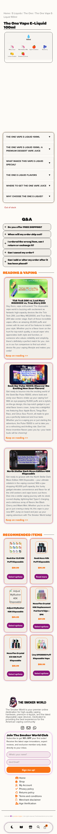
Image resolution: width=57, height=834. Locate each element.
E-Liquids (17, 13)
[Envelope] (28, 727)
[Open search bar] (38, 827)
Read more (41, 576)
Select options (15, 576)
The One (28, 13)
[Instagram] (22, 727)
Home (7, 13)
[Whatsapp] (34, 727)
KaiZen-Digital (18, 816)
